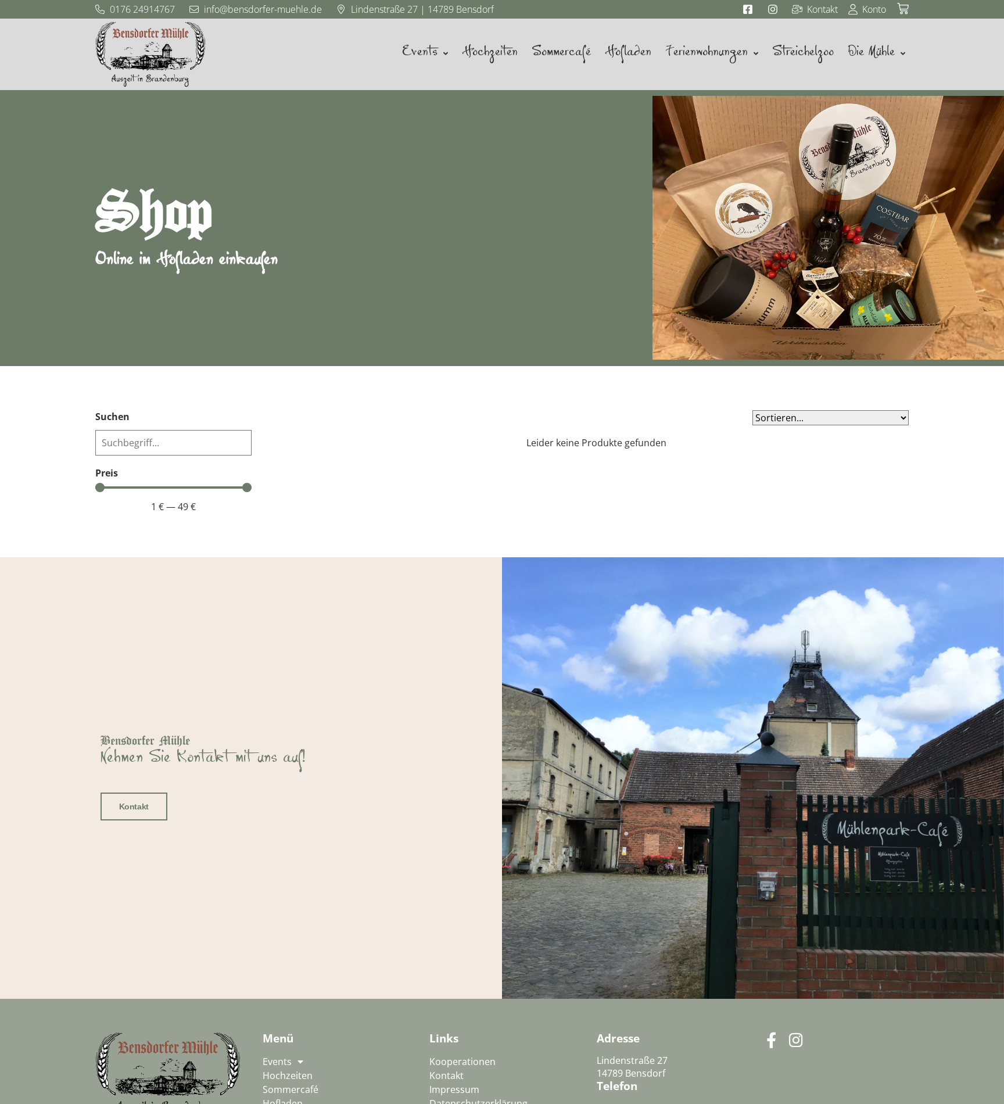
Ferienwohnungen (706, 54)
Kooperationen (462, 1061)
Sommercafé (561, 54)
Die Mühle (871, 54)
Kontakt (134, 806)
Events (420, 54)
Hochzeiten (490, 54)
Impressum (454, 1089)
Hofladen (628, 54)
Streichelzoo (803, 54)
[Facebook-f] (771, 1040)
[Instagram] (796, 1040)
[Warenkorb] (903, 9)
